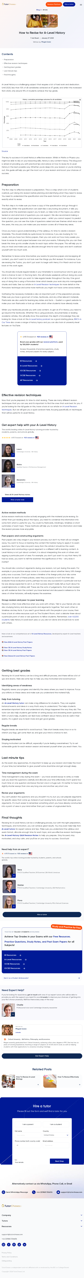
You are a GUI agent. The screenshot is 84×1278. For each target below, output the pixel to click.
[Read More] (38, 1084)
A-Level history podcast (39, 319)
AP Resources (26, 380)
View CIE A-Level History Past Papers (18, 650)
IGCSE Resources (28, 370)
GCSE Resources (28, 375)
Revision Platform (53, 4)
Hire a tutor (69, 4)
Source (5, 151)
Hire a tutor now (17, 500)
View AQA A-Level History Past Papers (18, 642)
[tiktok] (19, 1244)
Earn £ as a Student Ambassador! (16, 978)
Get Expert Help (42, 1056)
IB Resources (26, 361)
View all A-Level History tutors (17, 494)
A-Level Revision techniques (46, 284)
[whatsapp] (3, 1244)
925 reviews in (42, 337)
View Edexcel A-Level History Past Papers (19, 656)
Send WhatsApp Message (17, 1192)
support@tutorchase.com (71, 1192)
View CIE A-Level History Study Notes (18, 648)
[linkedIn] (24, 1244)
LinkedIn (18, 1032)
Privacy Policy (6, 1253)
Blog (38, 10)
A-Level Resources (28, 366)
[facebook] (8, 1244)
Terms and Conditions (10, 1257)
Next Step (59, 1161)
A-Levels (44, 997)
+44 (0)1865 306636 (44, 1192)
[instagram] (14, 1244)
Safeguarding (7, 1261)
